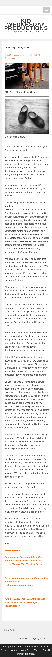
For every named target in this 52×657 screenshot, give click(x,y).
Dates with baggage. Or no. (34, 638)
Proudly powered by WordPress (16, 650)
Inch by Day (11, 630)
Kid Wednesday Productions (26, 24)
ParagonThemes (25, 654)
